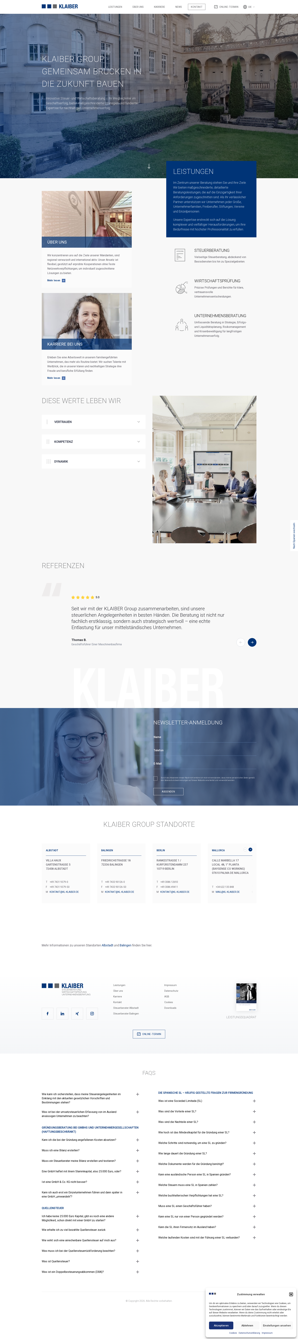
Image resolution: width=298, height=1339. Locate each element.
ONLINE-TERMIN (228, 7)
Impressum (267, 1333)
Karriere (159, 7)
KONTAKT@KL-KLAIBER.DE (64, 892)
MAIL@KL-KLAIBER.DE (228, 892)
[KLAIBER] (60, 6)
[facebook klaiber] (47, 1013)
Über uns (138, 7)
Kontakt (196, 7)
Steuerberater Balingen (126, 1013)
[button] (291, 1294)
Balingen (125, 945)
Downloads (170, 1008)
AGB (166, 996)
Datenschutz (171, 990)
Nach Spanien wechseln (294, 536)
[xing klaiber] (77, 1013)
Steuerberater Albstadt (126, 1008)
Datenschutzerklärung (249, 1333)
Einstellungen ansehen (277, 1325)
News (178, 7)
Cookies (233, 1333)
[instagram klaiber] (92, 1013)
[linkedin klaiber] (62, 1013)
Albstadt (107, 945)
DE (250, 7)
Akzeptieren (221, 1325)
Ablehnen (247, 1325)
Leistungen (115, 7)
